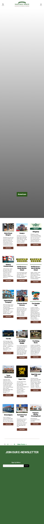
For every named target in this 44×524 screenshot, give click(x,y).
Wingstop (36, 232)
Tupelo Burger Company (8, 301)
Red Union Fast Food (22, 415)
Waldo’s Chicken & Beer (8, 265)
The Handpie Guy (36, 304)
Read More (8, 247)
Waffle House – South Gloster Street (22, 268)
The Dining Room (35, 341)
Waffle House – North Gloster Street (36, 268)
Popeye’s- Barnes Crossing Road (36, 414)
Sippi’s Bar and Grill (35, 375)
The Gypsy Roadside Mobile (22, 341)
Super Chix (22, 379)
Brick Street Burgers (8, 234)
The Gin (8, 338)
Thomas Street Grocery (22, 304)
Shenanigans (8, 415)
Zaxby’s (22, 233)
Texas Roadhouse (8, 376)
